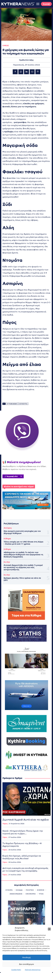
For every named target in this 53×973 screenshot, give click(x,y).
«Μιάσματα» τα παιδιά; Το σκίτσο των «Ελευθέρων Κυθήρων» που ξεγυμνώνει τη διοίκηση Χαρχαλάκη (23, 554)
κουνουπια (23, 404)
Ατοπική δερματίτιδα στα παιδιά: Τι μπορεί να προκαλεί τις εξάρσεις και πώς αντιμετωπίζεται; (23, 567)
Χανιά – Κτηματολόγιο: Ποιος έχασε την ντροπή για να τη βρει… (22, 832)
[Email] (32, 71)
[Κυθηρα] (18, 4)
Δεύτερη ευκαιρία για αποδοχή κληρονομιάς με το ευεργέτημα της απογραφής (25, 869)
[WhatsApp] (20, 71)
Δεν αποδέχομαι (26, 964)
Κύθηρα (7, 538)
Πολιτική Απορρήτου (33, 970)
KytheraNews (12, 404)
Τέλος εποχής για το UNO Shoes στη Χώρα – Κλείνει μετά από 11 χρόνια (23, 543)
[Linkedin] (26, 71)
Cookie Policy (16, 970)
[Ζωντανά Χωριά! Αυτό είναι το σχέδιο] (26, 799)
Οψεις (5, 45)
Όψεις (5, 824)
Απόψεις (8, 528)
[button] (49, 929)
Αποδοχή (26, 957)
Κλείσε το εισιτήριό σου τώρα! (19, 486)
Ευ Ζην (7, 562)
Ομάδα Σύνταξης (26, 60)
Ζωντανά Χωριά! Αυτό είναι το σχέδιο (25, 819)
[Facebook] (15, 71)
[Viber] (37, 71)
